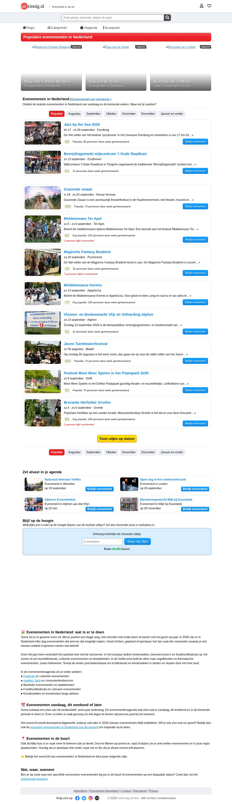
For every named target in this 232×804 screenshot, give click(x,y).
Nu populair (112, 27)
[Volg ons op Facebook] (77, 798)
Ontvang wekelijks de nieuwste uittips (117, 534)
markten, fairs (32, 680)
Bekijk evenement (99, 488)
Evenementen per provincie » (91, 99)
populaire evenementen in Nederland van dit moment (64, 727)
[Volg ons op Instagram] (90, 798)
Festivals (29, 676)
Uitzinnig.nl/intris (128, 798)
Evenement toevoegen (104, 790)
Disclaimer (140, 790)
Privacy (154, 790)
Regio (30, 27)
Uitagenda (90, 27)
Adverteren (80, 790)
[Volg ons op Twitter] (84, 798)
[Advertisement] (116, 585)
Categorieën (58, 27)
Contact (126, 790)
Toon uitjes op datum (116, 439)
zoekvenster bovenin (34, 778)
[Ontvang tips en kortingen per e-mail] (97, 798)
